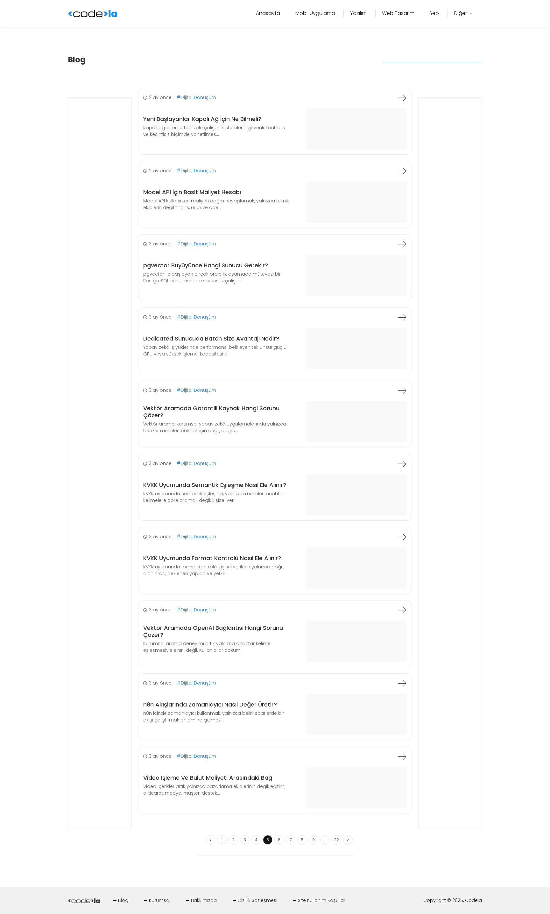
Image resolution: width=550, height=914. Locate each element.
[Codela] (92, 13)
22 (336, 839)
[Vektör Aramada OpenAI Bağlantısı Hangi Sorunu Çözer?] (402, 610)
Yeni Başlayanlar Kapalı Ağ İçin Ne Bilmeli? (202, 119)
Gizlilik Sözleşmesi (257, 900)
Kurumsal (159, 900)
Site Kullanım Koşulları (322, 900)
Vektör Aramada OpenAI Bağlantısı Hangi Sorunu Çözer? (213, 631)
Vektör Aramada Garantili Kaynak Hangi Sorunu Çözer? (211, 411)
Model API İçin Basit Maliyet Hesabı (192, 192)
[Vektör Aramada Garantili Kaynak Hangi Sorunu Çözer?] (402, 390)
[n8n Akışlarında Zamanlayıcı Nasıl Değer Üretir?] (402, 683)
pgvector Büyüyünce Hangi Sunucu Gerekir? (205, 265)
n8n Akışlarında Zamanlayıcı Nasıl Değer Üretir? (210, 704)
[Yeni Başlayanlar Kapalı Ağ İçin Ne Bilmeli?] (402, 97)
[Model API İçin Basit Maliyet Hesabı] (402, 171)
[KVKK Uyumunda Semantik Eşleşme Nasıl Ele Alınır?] (402, 463)
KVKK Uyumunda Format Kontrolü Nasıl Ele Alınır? (212, 558)
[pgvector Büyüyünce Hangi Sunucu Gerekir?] (402, 244)
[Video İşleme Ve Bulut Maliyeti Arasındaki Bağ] (402, 756)
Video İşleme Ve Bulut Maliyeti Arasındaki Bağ (207, 778)
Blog (123, 900)
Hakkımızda (204, 900)
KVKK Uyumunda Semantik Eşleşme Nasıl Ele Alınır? (214, 485)
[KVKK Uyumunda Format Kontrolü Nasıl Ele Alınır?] (402, 537)
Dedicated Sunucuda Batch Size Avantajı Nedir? (211, 338)
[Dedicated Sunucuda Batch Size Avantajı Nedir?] (402, 317)
